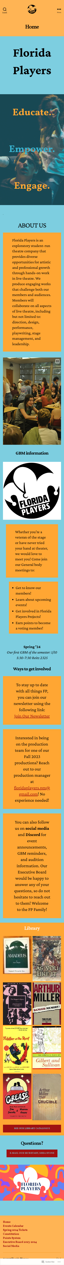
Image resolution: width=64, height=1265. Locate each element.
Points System (12, 1238)
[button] (57, 361)
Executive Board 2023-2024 (20, 1242)
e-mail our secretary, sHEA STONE (32, 1153)
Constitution (11, 1234)
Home (6, 1222)
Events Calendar (13, 1226)
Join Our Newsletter (32, 715)
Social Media (11, 1246)
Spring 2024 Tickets (15, 1230)
